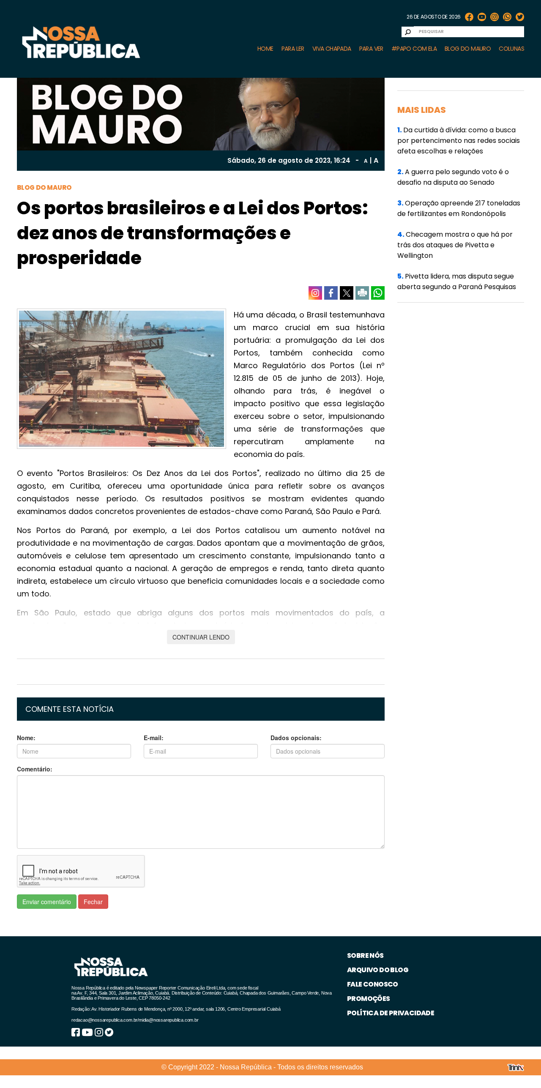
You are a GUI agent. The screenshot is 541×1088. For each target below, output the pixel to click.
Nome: (26, 737)
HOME (265, 48)
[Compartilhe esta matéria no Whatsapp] (378, 293)
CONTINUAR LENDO (201, 637)
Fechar (93, 901)
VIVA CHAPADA (331, 48)
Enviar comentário (46, 901)
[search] (408, 32)
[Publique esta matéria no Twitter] (346, 293)
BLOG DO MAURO (468, 48)
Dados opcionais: (296, 737)
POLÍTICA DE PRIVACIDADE (390, 1013)
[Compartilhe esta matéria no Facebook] (331, 293)
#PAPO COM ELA (414, 48)
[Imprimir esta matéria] (362, 293)
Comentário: (34, 769)
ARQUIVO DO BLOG (377, 970)
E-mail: (154, 737)
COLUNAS (511, 48)
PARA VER (371, 48)
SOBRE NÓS (365, 955)
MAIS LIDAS (421, 110)
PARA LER (292, 48)
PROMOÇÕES (368, 998)
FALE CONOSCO (372, 984)
